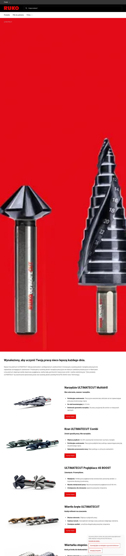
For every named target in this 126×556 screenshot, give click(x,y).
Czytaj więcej (70, 417)
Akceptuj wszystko (95, 550)
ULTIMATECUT (8, 22)
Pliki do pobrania (18, 15)
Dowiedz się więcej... (94, 541)
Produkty (7, 15)
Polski (6, 2)
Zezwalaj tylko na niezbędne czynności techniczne (104, 545)
